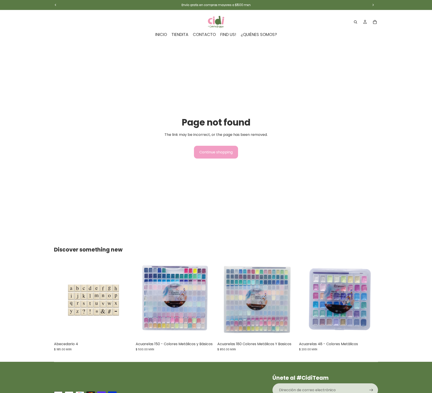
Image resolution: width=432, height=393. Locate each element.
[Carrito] (375, 22)
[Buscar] (355, 22)
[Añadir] (126, 332)
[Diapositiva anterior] (56, 5)
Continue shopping (216, 152)
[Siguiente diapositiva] (373, 5)
